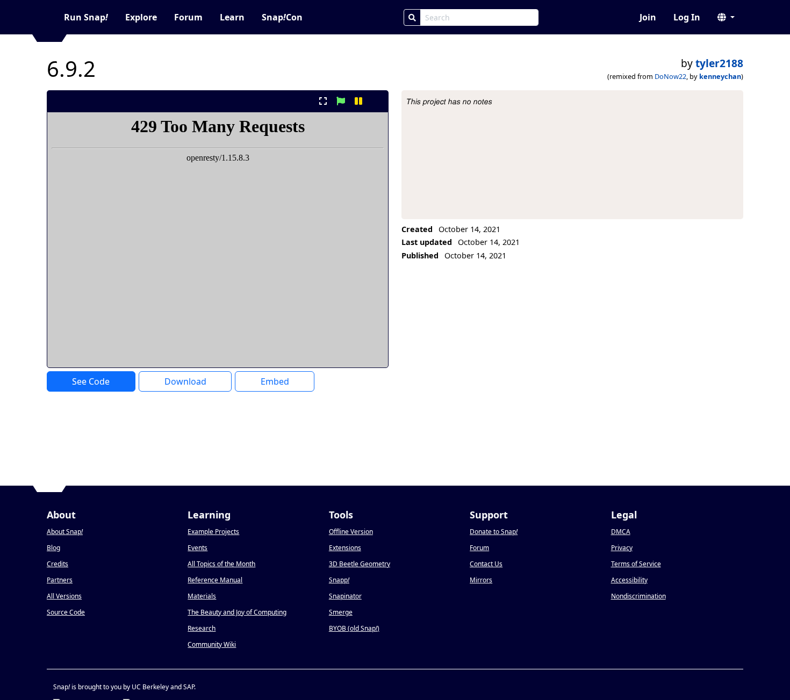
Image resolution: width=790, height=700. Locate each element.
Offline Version (351, 531)
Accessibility (629, 579)
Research (202, 628)
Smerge (341, 612)
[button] (726, 17)
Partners (60, 579)
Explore (141, 17)
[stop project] (376, 101)
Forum (188, 17)
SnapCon (282, 17)
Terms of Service (636, 563)
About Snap (65, 531)
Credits (57, 563)
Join (648, 17)
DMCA (620, 531)
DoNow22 (670, 76)
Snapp (339, 579)
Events (197, 547)
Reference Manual (215, 579)
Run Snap (86, 17)
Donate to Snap (494, 531)
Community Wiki (212, 644)
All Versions (64, 596)
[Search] (412, 17)
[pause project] (359, 101)
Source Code (66, 612)
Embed (275, 381)
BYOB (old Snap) (354, 628)
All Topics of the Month (221, 563)
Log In (686, 17)
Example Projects (213, 531)
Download (185, 381)
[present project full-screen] (323, 101)
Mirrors (481, 579)
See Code (91, 381)
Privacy (622, 547)
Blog (53, 547)
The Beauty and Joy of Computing (237, 612)
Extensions (345, 547)
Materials (202, 596)
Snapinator (345, 596)
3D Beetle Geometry (359, 563)
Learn (232, 17)
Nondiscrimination (638, 596)
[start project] (340, 101)
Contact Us (486, 563)
